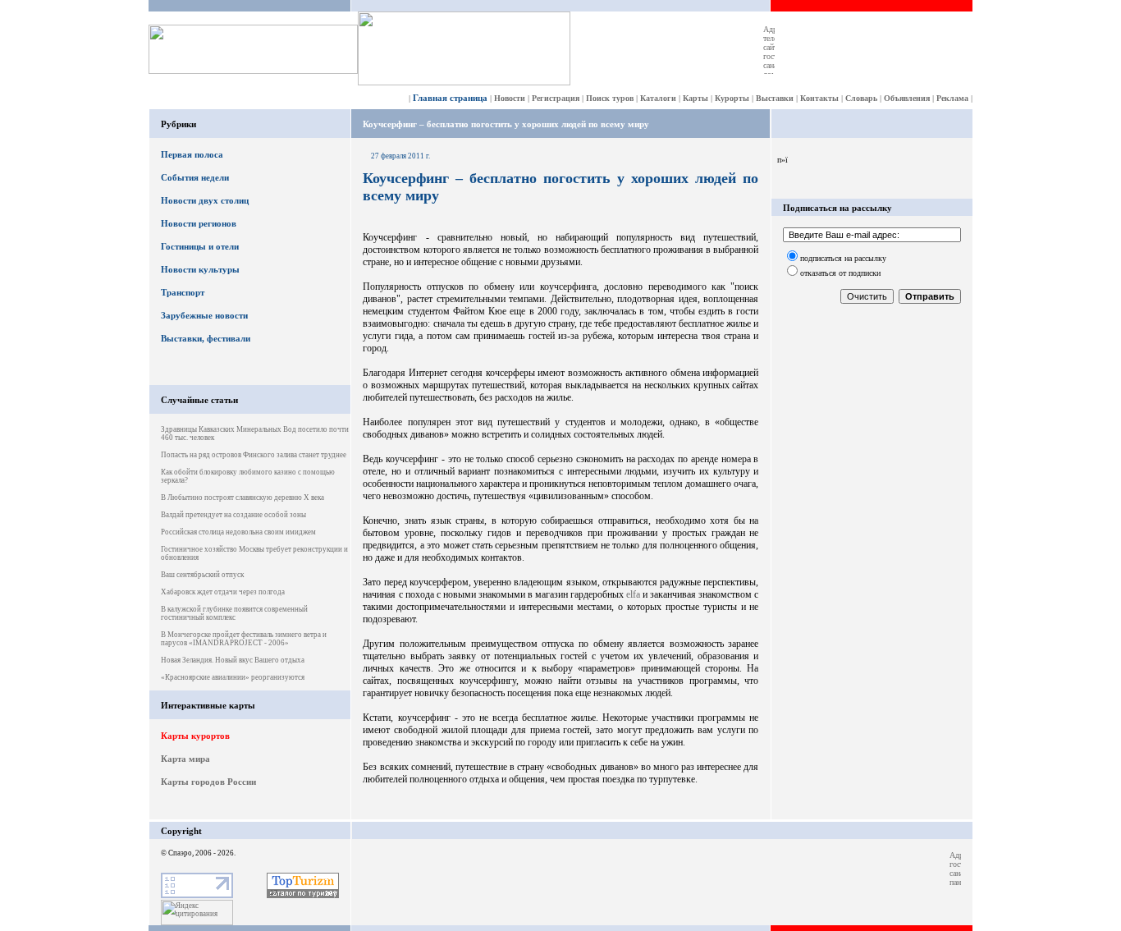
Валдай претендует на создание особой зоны (233, 515)
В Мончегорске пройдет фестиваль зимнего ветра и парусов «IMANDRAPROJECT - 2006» (244, 639)
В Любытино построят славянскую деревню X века (242, 497)
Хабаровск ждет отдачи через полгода (223, 592)
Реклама (952, 98)
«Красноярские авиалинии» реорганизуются (232, 677)
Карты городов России (208, 782)
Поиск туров (610, 98)
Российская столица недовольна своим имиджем (238, 532)
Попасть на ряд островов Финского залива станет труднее (253, 455)
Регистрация (555, 98)
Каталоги (658, 98)
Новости (509, 98)
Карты (695, 98)
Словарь (861, 98)
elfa (633, 594)
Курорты (732, 98)
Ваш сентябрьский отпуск (202, 575)
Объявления (907, 98)
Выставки (775, 98)
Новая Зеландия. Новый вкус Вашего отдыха (232, 660)
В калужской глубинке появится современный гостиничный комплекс (234, 613)
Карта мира (185, 759)
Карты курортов (195, 736)
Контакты (819, 98)
